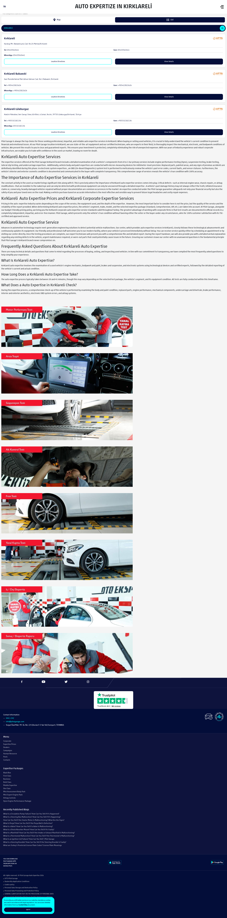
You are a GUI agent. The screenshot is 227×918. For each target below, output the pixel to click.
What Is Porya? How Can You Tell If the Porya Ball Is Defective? (28, 823)
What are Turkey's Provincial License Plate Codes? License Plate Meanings (32, 845)
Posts (5, 757)
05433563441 (13, 50)
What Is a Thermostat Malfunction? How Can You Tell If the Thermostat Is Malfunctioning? (38, 836)
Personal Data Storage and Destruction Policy (21, 888)
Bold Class (7, 782)
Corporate (7, 741)
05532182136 (19, 126)
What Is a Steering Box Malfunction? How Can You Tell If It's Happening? (32, 817)
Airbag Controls (9, 798)
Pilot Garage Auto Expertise (12, 14)
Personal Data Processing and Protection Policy (22, 891)
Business (6, 779)
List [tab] (172, 20)
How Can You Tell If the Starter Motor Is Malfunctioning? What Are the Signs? (33, 820)
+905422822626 (14, 85)
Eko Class (7, 789)
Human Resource (10, 754)
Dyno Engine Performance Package (17, 801)
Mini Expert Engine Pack (12, 795)
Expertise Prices (9, 744)
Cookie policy (9, 885)
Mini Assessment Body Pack (14, 792)
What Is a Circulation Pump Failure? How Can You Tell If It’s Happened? (31, 814)
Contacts (6, 760)
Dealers (6, 747)
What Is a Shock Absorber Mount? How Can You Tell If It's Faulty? (28, 830)
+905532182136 (14, 121)
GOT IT (28, 910)
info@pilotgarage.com (15, 722)
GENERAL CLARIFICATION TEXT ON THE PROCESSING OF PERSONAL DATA (29, 894)
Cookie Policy (23, 905)
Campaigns (7, 751)
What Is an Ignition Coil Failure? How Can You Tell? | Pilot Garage (28, 839)
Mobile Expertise (10, 785)
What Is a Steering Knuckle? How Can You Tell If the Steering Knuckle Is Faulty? (34, 842)
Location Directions (58, 61)
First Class (7, 776)
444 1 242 (10, 718)
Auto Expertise (34, 875)
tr (4, 7)
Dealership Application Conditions (17, 881)
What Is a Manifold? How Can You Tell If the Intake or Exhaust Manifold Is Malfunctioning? (39, 833)
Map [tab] (59, 20)
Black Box (7, 773)
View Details (169, 61)
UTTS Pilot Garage (11, 878)
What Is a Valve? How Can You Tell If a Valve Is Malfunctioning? (28, 827)
